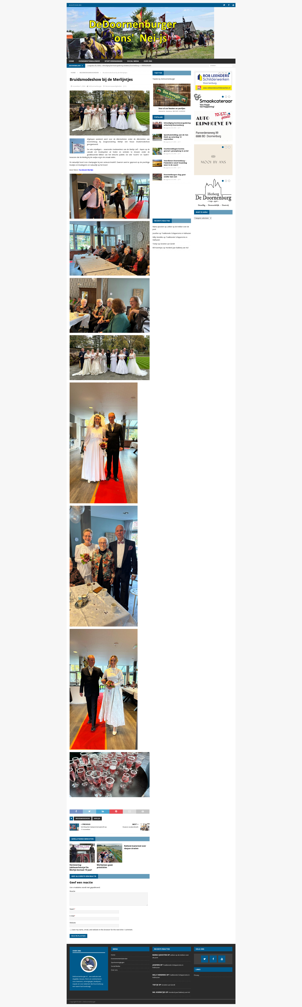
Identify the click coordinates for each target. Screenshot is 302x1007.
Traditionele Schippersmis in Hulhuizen (176, 233)
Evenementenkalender (89, 61)
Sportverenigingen (113, 61)
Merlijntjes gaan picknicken (105, 866)
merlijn (97, 818)
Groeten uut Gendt (167, 244)
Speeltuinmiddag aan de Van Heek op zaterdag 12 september (176, 137)
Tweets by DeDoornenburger (164, 79)
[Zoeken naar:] (221, 65)
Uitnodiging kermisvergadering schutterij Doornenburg (177, 124)
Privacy (196, 975)
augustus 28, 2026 (170, 128)
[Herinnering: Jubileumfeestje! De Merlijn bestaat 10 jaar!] (82, 853)
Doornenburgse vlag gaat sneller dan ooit (175, 175)
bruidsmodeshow (83, 818)
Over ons (148, 61)
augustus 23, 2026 (170, 168)
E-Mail (72, 916)
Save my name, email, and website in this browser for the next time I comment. (102, 930)
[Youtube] (233, 5)
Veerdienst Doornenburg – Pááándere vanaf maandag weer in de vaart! (175, 163)
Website (73, 923)
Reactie (72, 891)
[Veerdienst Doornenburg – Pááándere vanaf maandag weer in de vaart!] (157, 163)
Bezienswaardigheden (113, 86)
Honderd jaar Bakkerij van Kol (177, 248)
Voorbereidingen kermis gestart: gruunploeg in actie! (176, 150)
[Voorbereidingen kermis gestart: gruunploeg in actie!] (157, 151)
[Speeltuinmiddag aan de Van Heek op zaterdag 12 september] (157, 137)
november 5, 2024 (79, 86)
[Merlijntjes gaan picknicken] (109, 853)
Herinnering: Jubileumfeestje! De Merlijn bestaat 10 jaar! (81, 867)
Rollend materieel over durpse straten (135, 847)
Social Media (133, 61)
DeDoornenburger (95, 86)
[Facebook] (229, 5)
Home (71, 61)
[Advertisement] (172, 201)
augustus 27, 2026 (170, 142)
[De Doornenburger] (140, 57)
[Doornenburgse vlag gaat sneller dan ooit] (157, 177)
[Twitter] (224, 5)
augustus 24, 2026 (170, 153)
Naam (72, 909)
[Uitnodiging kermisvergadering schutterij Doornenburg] (157, 125)
